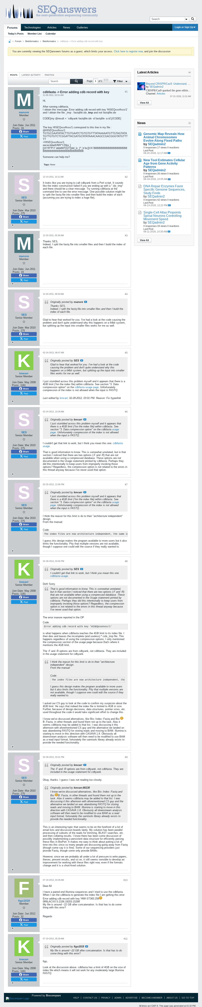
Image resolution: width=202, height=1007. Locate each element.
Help (76, 998)
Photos (49, 75)
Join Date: (18, 125)
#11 (126, 938)
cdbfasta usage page (87, 387)
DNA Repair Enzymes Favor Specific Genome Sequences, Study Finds (164, 189)
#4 (126, 294)
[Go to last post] (169, 153)
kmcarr (64, 398)
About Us (172, 998)
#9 (126, 757)
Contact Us (90, 998)
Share (26, 131)
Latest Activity (31, 75)
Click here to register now (128, 51)
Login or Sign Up (184, 27)
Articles (51, 27)
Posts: (16, 128)
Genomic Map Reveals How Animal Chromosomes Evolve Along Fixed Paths (163, 137)
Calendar (51, 33)
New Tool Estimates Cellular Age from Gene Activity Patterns (164, 163)
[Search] (192, 19)
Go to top (188, 998)
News (66, 27)
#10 (125, 880)
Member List (35, 33)
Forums (12, 27)
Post (26, 136)
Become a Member (152, 998)
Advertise (131, 998)
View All (144, 102)
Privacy (105, 998)
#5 (126, 352)
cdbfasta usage (59, 576)
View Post (85, 302)
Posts (13, 75)
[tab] (14, 75)
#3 (126, 235)
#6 (126, 411)
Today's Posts (16, 33)
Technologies (32, 27)
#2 (126, 177)
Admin (117, 998)
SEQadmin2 (156, 86)
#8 (126, 561)
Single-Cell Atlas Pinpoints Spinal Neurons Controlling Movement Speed (162, 216)
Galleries (82, 27)
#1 (126, 91)
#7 (126, 484)
